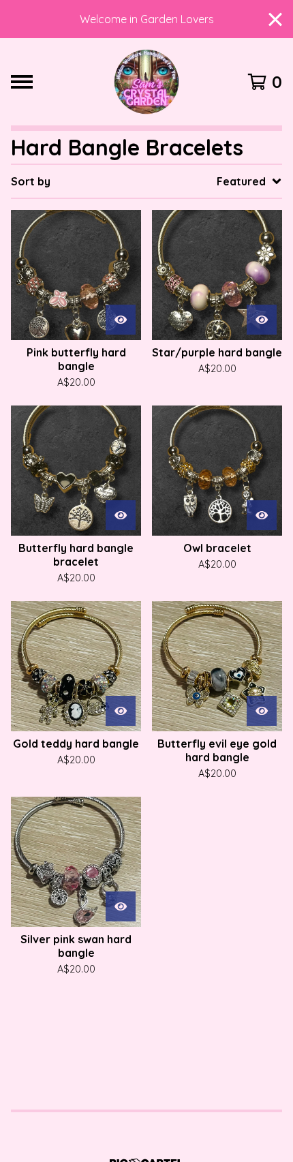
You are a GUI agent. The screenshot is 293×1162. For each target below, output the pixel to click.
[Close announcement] (275, 19)
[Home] (146, 81)
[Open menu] (22, 82)
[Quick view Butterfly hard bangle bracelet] (121, 515)
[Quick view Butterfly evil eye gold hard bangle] (262, 711)
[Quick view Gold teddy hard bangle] (121, 711)
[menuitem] (146, 181)
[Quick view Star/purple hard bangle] (262, 320)
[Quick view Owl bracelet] (262, 515)
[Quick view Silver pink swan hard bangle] (121, 906)
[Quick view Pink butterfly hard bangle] (121, 320)
